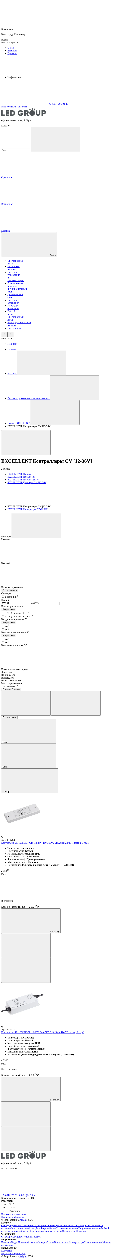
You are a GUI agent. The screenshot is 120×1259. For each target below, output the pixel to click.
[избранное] (26, 970)
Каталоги (6, 1242)
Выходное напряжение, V (15, 632)
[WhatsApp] (24, 103)
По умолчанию (9, 717)
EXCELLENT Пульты (19, 474)
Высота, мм (7, 677)
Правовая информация (13, 1217)
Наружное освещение (13, 307)
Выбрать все (8, 609)
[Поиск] (55, 139)
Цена (5, 742)
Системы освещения (13, 301)
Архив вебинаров (37, 1242)
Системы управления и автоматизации (66, 1225)
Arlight (22, 1220)
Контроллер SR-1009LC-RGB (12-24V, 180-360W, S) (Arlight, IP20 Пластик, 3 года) (45, 842)
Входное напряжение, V (14, 619)
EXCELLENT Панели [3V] (22, 476)
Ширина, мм (8, 675)
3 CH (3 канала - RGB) (18, 613)
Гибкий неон (11, 312)
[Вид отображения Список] (76, 703)
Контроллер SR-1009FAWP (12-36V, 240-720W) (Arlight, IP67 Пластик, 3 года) (42, 1032)
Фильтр (6, 791)
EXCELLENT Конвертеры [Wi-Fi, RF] (28, 509)
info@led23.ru (28, 1195)
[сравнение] (26, 945)
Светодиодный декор (17, 1231)
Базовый (6, 563)
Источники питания (14, 268)
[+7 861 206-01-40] (71, 1192)
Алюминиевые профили (15, 284)
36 (7, 629)
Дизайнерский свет (45, 1228)
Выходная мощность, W (14, 645)
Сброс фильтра (9, 590)
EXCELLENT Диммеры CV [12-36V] (27, 482)
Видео (14, 1242)
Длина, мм (6, 672)
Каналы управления (12, 606)
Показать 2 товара (11, 689)
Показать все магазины (13, 1214)
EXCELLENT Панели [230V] (23, 479)
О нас (11, 47)
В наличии (11, 596)
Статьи (50, 1242)
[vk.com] (24, 1192)
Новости (12, 50)
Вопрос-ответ (61, 1242)
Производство (14, 1236)
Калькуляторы (76, 1242)
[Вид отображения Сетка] (26, 703)
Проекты (12, 53)
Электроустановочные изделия (45, 1231)
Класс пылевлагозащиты (14, 669)
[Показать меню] (41, 363)
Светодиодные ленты (12, 1225)
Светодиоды (14, 328)
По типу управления (12, 587)
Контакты (21, 106)
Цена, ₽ (5, 600)
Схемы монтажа (92, 1242)
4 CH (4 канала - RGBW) (19, 616)
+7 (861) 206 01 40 (10, 1195)
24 (7, 626)
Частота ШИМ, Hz (11, 680)
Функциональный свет (23, 1228)
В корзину (54, 931)
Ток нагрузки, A (10, 686)
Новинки (12, 343)
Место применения (11, 683)
